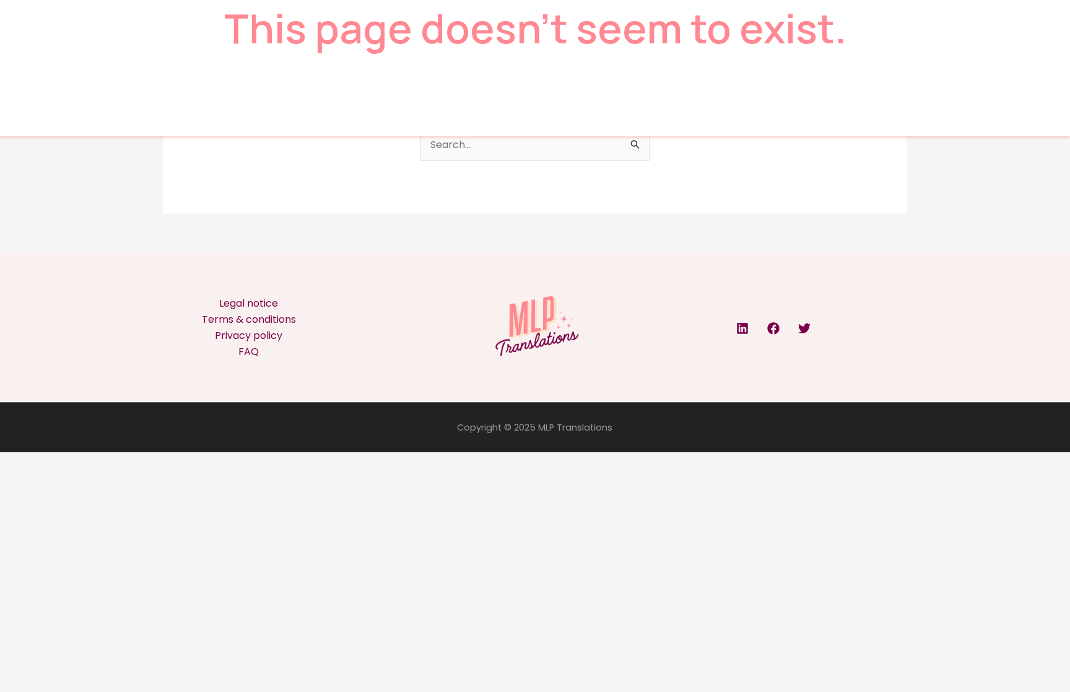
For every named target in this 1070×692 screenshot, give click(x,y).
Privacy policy (248, 335)
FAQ (248, 351)
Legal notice (248, 303)
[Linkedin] (742, 328)
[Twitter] (804, 328)
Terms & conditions (249, 319)
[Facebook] (773, 328)
